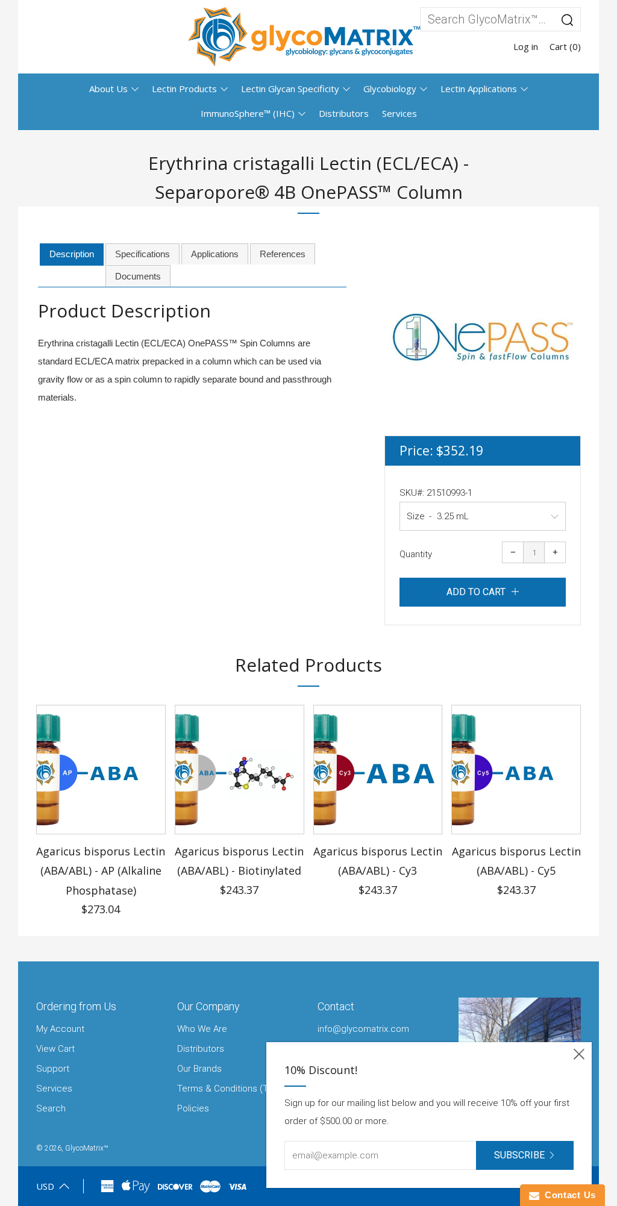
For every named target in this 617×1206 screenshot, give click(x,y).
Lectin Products (184, 89)
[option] (482, 337)
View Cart (55, 1048)
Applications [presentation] (215, 254)
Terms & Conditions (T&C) (230, 1088)
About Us (108, 89)
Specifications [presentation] (142, 254)
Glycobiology (389, 89)
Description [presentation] (71, 254)
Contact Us (567, 1195)
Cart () (565, 46)
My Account (60, 1028)
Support (52, 1068)
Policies (193, 1108)
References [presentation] (282, 254)
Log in (525, 46)
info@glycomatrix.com (363, 1028)
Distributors (344, 113)
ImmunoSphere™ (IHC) (248, 113)
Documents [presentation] (138, 276)
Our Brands (199, 1068)
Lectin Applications (478, 89)
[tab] (72, 254)
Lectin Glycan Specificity (290, 89)
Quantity (415, 554)
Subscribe (519, 1155)
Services (399, 113)
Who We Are (202, 1028)
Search (51, 1108)
